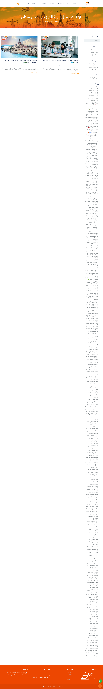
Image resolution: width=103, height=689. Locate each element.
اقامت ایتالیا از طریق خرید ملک (92, 484)
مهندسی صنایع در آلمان (93, 367)
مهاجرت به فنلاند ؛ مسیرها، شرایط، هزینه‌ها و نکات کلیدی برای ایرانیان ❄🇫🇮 (92, 122)
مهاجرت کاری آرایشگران (93, 497)
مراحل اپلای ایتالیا (94, 445)
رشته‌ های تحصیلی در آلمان (92, 417)
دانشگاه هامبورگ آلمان (93, 395)
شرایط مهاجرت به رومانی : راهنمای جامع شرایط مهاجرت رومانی (92, 290)
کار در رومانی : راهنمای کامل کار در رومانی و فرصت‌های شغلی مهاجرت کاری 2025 (92, 282)
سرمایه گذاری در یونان (93, 67)
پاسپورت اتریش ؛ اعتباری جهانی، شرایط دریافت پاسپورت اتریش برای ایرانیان (91, 203)
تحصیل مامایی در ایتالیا (93, 439)
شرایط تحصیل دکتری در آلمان (92, 397)
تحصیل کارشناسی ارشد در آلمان (91, 411)
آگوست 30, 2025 (19, 65)
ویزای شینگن (95, 78)
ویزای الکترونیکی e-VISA (93, 597)
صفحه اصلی (57, 21)
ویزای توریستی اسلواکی (93, 602)
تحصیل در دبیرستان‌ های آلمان (92, 371)
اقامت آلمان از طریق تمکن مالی (91, 640)
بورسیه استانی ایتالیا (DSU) (92, 590)
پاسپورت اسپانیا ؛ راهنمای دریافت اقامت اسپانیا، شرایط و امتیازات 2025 (92, 154)
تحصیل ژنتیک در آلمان (93, 400)
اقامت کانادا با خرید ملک (93, 364)
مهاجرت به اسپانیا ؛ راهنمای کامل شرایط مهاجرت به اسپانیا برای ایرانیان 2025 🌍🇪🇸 (92, 131)
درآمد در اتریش (95, 499)
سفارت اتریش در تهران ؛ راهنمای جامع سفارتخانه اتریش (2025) (92, 210)
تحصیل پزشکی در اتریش (93, 637)
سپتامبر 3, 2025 (59, 65)
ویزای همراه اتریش (94, 502)
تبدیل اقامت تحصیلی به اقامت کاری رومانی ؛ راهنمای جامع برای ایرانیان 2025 (92, 242)
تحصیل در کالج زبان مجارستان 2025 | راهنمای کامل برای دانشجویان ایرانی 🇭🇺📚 (21, 61)
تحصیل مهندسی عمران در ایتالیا (91, 428)
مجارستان (65, 65)
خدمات (70, 674)
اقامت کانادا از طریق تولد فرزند (91, 351)
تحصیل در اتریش (94, 48)
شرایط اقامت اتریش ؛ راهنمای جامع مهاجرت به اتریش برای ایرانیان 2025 (92, 238)
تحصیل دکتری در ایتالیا (93, 460)
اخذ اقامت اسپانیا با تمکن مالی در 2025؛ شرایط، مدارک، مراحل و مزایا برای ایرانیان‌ (91, 140)
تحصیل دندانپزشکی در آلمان (92, 404)
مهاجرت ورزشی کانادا (93, 341)
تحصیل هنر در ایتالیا (94, 443)
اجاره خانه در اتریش (94, 495)
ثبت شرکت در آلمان (94, 626)
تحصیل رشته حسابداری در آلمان (91, 407)
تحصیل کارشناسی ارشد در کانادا (91, 326)
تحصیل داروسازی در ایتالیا (93, 455)
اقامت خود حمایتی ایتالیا (93, 472)
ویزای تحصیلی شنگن (94, 585)
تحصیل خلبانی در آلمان (93, 366)
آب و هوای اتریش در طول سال (92, 504)
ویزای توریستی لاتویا (94, 592)
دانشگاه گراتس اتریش (93, 501)
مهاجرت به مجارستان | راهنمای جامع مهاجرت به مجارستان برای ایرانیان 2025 (91, 117)
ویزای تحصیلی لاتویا (94, 611)
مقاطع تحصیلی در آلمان (93, 423)
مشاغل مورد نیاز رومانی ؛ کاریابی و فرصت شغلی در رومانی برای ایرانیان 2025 (93, 265)
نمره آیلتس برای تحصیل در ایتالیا (91, 462)
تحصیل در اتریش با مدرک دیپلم (92, 570)
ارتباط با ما (69, 679)
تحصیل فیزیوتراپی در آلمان (92, 381)
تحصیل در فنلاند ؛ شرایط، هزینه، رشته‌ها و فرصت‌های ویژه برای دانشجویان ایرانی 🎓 (91, 135)
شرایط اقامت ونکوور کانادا (92, 331)
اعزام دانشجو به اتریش (93, 537)
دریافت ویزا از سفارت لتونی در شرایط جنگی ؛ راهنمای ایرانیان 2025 (92, 189)
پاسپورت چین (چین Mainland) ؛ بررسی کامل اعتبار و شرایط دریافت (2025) (92, 167)
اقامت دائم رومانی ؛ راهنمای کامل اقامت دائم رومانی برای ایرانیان (92, 258)
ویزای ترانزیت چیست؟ (93, 492)
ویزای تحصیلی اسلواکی (93, 612)
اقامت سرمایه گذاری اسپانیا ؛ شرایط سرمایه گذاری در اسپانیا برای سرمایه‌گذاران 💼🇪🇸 (92, 126)
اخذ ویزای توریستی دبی (93, 77)
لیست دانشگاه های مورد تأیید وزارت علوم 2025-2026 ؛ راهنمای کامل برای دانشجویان (92, 113)
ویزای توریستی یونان (94, 589)
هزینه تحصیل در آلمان (93, 419)
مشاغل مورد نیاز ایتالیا (93, 465)
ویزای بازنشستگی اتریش (93, 514)
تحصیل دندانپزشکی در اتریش (92, 577)
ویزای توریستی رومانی (93, 609)
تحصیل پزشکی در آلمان (93, 619)
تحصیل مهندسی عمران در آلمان (91, 406)
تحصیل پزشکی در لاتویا (93, 635)
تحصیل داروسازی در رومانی (92, 582)
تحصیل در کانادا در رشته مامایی (91, 316)
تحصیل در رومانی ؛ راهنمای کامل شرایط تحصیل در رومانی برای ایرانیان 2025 (92, 198)
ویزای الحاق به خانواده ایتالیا (92, 458)
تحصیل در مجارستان (94, 52)
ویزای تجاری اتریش (94, 522)
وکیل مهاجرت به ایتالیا (93, 433)
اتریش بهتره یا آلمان (94, 542)
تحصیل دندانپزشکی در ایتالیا (92, 452)
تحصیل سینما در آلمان (93, 376)
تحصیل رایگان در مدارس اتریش (91, 506)
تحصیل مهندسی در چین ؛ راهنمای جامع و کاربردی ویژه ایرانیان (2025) (92, 181)
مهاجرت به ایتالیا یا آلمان (93, 438)
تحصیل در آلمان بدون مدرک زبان (91, 402)
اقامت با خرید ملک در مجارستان (91, 594)
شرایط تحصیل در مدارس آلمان (92, 377)
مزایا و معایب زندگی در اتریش (92, 96)
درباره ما (69, 677)
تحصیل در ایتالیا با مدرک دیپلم (92, 448)
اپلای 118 (69, 672)
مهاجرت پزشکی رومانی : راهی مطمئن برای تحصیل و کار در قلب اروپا (92, 298)
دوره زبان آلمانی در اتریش (93, 509)
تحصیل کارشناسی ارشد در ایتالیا (91, 464)
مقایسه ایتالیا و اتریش (93, 426)
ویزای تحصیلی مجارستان (93, 595)
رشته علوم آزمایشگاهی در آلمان (91, 369)
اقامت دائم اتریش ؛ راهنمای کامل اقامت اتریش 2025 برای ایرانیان (92, 224)
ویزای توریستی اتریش (93, 614)
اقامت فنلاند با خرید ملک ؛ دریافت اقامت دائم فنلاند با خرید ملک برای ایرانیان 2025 (91, 145)
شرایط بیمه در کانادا (94, 362)
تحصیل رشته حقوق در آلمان (92, 382)
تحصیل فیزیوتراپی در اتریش (92, 565)
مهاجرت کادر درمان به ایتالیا (92, 431)
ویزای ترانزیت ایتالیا (94, 441)
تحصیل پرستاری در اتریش (93, 567)
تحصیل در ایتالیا (95, 55)
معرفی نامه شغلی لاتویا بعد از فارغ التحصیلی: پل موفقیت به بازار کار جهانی (92, 309)
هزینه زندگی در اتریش (93, 540)
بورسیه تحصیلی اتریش (93, 544)
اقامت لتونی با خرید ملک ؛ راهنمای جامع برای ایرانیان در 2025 (92, 247)
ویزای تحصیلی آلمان (94, 621)
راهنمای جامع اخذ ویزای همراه (92, 618)
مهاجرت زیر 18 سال (94, 429)
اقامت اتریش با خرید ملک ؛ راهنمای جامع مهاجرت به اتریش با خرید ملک (91, 229)
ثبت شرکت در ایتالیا (94, 631)
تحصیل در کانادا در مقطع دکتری (91, 318)
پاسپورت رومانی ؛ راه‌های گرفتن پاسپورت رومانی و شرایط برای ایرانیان (91, 275)
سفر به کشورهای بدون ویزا (92, 580)
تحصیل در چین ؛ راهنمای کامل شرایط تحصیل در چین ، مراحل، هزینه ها (92, 193)
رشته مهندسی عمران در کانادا (92, 347)
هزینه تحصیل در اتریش (93, 539)
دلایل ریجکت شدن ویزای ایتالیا (92, 457)
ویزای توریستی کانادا (94, 599)
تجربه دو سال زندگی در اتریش (92, 90)
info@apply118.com (44, 675)
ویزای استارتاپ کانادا (94, 578)
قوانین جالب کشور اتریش (93, 98)
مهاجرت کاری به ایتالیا (93, 477)
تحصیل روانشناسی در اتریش (92, 568)
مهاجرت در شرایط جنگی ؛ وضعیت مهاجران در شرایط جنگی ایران (92, 219)
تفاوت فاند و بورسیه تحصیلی (92, 475)
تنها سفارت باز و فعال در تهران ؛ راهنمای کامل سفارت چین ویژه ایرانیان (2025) (91, 177)
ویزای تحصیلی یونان (94, 601)
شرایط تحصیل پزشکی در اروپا (92, 507)
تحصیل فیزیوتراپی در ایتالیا (93, 446)
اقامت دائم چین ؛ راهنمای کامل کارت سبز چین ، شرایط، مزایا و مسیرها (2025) (91, 163)
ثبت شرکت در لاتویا (94, 624)
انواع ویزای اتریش (94, 535)
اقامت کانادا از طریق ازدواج (92, 354)
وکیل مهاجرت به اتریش (93, 481)
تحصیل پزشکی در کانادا (93, 633)
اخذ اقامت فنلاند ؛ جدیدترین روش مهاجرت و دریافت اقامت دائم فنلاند (92, 149)
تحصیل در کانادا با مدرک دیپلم (92, 314)
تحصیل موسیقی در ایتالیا (93, 450)
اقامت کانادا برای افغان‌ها (93, 352)
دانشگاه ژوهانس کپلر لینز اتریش (91, 494)
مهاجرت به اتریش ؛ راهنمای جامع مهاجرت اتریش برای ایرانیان (92, 233)
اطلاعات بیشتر (74, 73)
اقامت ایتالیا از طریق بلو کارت (92, 474)
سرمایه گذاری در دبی (93, 65)
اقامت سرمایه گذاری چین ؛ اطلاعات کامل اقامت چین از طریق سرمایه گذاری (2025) (92, 172)
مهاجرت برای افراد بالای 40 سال (91, 607)
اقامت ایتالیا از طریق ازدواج (92, 482)
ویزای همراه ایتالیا (94, 479)
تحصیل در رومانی (94, 50)
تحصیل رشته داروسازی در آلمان (91, 409)
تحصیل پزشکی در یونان (93, 630)
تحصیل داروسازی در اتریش (92, 575)
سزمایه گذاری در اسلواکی (93, 69)
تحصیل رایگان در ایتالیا (93, 453)
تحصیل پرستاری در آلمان (93, 399)
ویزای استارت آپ (94, 616)
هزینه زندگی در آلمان (94, 424)
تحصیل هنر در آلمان (94, 379)
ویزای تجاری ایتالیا (94, 467)
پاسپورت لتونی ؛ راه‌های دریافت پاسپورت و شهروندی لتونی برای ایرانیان (91, 270)
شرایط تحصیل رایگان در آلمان (92, 413)
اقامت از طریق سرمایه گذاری (92, 63)
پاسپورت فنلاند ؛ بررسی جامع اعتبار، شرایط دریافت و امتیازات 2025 (91, 158)
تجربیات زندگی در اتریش (93, 95)
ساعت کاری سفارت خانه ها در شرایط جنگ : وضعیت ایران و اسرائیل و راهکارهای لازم (92, 215)
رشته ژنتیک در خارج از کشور (92, 521)
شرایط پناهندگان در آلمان (93, 390)
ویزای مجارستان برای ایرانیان (92, 86)
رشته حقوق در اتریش (93, 583)
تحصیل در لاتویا (95, 54)
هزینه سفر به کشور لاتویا (93, 88)
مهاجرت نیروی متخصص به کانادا (91, 333)
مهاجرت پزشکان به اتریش (93, 561)
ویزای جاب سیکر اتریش (93, 516)
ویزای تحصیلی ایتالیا (94, 623)
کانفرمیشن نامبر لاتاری (93, 345)
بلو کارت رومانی (94, 100)
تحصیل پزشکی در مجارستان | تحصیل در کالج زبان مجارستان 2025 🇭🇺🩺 (60, 61)
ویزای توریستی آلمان (94, 587)
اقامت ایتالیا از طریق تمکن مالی (91, 648)
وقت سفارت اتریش (94, 527)
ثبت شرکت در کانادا (94, 628)
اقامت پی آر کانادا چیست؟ (93, 349)
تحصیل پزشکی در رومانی (93, 638)
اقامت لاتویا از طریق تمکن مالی (91, 650)
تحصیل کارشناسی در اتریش (92, 563)
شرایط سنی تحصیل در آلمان (92, 421)
